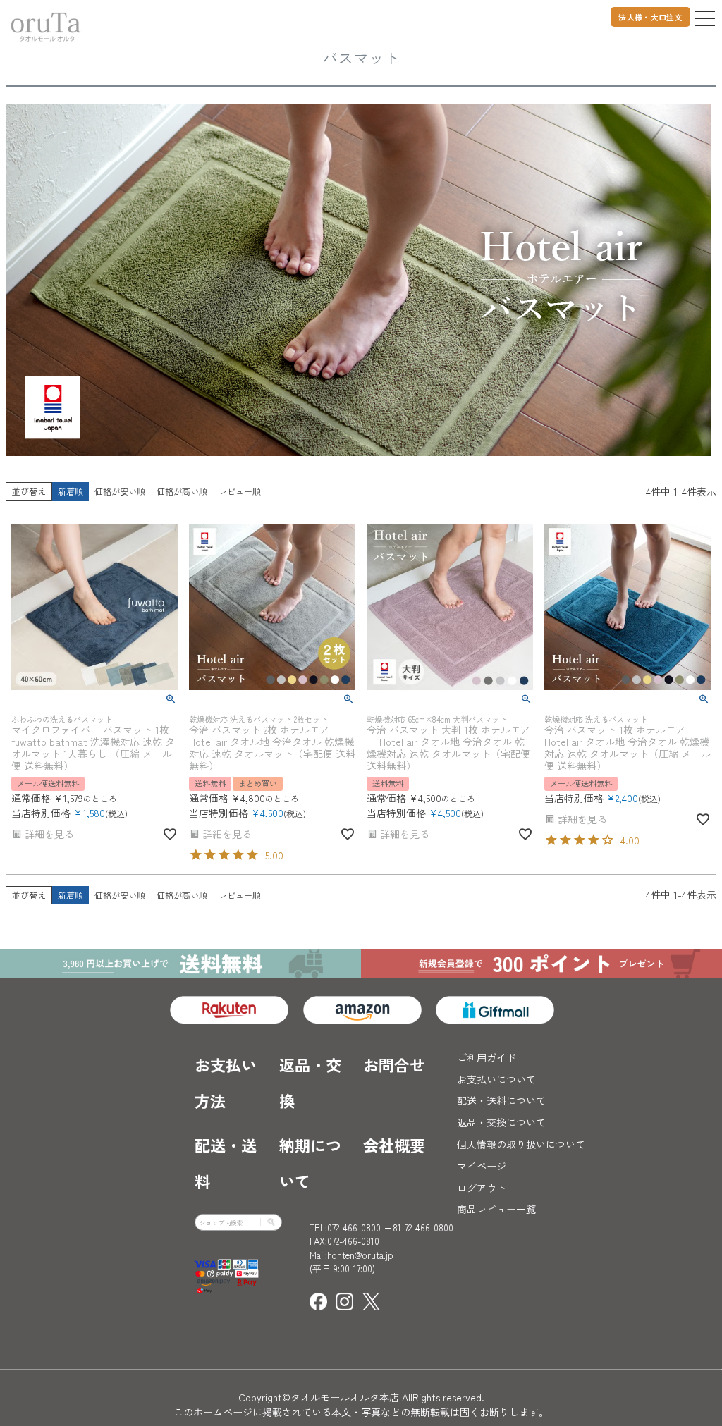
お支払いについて (496, 1079)
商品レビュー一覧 (496, 1209)
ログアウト (481, 1188)
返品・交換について (501, 1122)
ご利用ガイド (486, 1057)
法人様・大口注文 (650, 17)
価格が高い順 (182, 491)
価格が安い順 (119, 491)
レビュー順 (240, 491)
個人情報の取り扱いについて (521, 1144)
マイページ (481, 1166)
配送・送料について (501, 1100)
